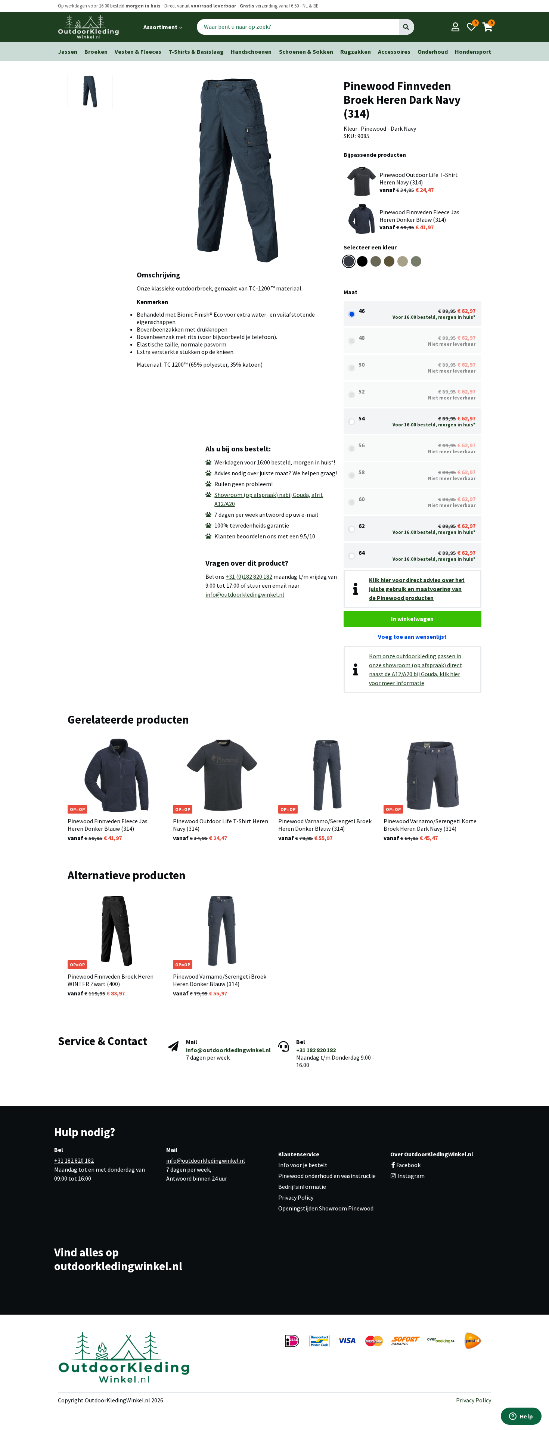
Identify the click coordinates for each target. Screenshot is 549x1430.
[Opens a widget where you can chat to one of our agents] (521, 1417)
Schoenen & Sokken (306, 51)
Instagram (410, 1175)
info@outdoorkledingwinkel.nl (244, 594)
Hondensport (473, 51)
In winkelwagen (412, 618)
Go (406, 27)
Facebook (408, 1165)
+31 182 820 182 (316, 1050)
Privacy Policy (295, 1197)
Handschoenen (251, 51)
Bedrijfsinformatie (302, 1186)
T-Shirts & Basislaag (196, 51)
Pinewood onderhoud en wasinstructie (327, 1175)
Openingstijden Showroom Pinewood (325, 1208)
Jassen (67, 51)
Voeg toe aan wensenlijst (412, 636)
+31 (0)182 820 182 (249, 576)
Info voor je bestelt (303, 1165)
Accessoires (394, 51)
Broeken (96, 51)
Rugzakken (355, 51)
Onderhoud (433, 51)
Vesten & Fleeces (138, 51)
